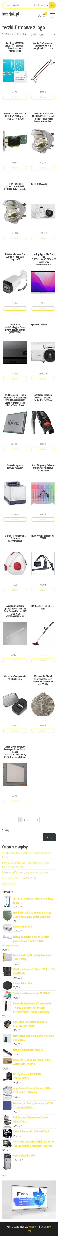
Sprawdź (15, 97)
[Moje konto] (39, 15)
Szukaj (5, 830)
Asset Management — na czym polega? (19, 878)
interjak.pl (10, 14)
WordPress (33, 1226)
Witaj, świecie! (8, 883)
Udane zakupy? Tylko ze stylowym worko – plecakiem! (25, 872)
